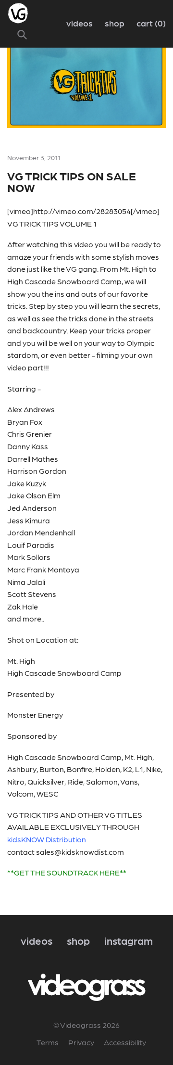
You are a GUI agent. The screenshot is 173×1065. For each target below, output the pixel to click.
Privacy (81, 1042)
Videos (79, 23)
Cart (149, 23)
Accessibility (125, 1042)
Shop (114, 23)
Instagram (128, 940)
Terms (48, 1042)
